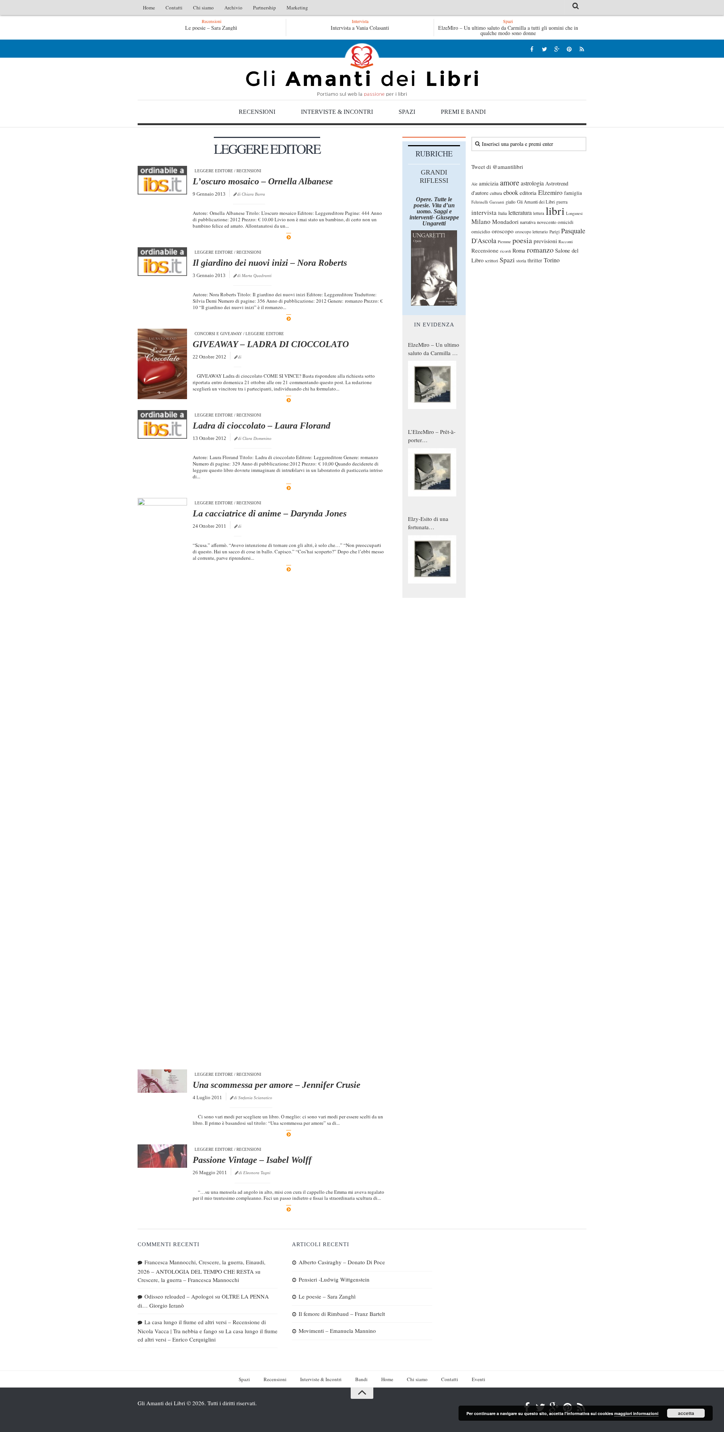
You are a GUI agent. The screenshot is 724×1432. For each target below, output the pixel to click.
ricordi (505, 251)
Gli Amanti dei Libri (362, 69)
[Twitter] (544, 49)
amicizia (489, 183)
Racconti (565, 241)
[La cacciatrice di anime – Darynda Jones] (162, 780)
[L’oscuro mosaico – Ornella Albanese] (162, 180)
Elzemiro (550, 192)
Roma (518, 250)
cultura (496, 193)
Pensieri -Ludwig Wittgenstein (334, 1279)
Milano (481, 221)
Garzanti (496, 202)
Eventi (478, 1379)
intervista (484, 212)
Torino (552, 260)
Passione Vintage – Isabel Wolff (252, 1160)
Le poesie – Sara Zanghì (211, 27)
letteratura (520, 212)
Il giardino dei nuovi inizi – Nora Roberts (270, 263)
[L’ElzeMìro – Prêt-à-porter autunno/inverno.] (432, 472)
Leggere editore (214, 170)
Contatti (174, 7)
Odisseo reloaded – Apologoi (178, 1296)
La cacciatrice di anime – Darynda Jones (270, 513)
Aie (474, 184)
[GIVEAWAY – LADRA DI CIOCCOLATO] (162, 364)
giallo (510, 202)
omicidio (480, 231)
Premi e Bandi (463, 112)
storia (521, 260)
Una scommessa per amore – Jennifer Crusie (276, 1085)
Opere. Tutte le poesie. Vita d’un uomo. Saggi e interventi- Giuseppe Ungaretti (434, 211)
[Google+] (556, 49)
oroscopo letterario (531, 231)
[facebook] (532, 49)
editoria (528, 192)
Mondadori (505, 221)
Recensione (485, 250)
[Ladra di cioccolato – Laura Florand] (162, 424)
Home (149, 7)
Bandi (361, 1379)
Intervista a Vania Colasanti (360, 27)
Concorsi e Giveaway (218, 333)
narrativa (527, 222)
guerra (562, 202)
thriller (535, 260)
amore (509, 182)
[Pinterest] (569, 49)
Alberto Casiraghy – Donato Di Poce (342, 1262)
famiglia (573, 193)
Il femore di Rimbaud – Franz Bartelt (342, 1313)
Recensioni (257, 112)
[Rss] (581, 49)
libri (555, 210)
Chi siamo (203, 7)
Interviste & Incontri (337, 112)
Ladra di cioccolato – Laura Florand (261, 425)
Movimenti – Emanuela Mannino (337, 1330)
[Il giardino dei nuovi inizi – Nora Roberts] (162, 261)
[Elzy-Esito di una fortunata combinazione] (432, 559)
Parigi (554, 231)
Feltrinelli (479, 202)
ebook (510, 192)
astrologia (532, 183)
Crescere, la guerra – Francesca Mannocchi (188, 1279)
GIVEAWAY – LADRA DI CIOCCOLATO (271, 344)
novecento (546, 222)
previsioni (545, 241)
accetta (686, 1413)
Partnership (264, 7)
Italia (502, 213)
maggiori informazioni (636, 1413)
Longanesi (574, 213)
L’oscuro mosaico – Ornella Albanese (263, 181)
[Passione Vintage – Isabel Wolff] (162, 1156)
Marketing (297, 7)
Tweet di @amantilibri (497, 166)
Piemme (504, 241)
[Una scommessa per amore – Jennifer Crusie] (162, 1081)
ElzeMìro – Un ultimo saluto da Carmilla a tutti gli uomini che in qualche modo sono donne (508, 30)
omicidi (566, 222)
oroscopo (503, 231)
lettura (538, 213)
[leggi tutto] (288, 237)
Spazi (407, 112)
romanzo (540, 250)
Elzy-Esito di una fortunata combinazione (428, 523)
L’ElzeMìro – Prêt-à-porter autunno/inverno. (432, 436)
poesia (522, 240)
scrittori (491, 260)
